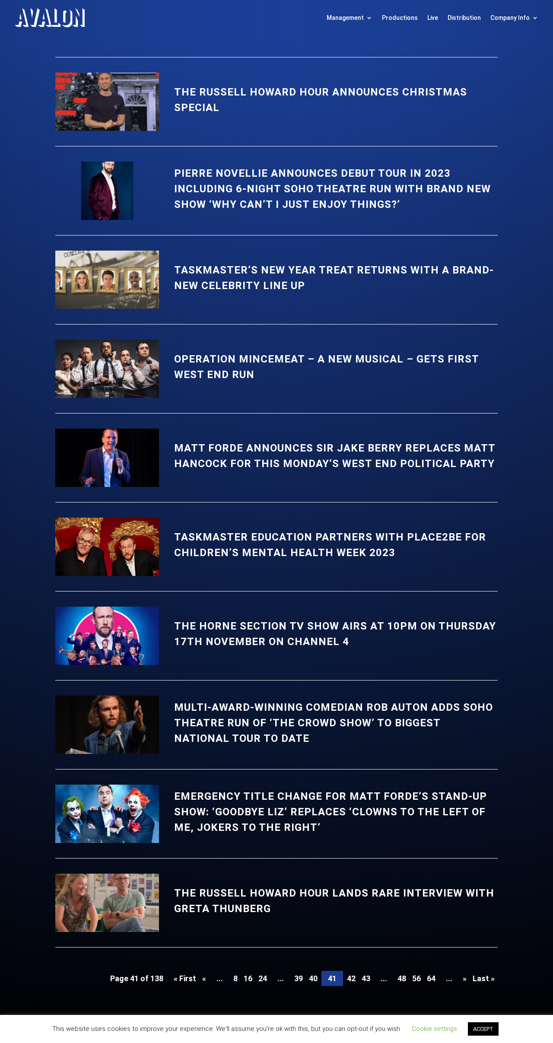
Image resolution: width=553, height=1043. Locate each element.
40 (313, 978)
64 (431, 978)
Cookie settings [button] (434, 1029)
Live (432, 17)
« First (185, 978)
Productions (400, 17)
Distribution (464, 17)
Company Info (510, 17)
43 (366, 978)
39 (298, 978)
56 (416, 978)
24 (262, 978)
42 (351, 978)
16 (248, 978)
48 (401, 978)
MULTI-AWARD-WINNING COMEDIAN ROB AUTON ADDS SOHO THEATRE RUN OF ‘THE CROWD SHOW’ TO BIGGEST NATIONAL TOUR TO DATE (333, 722)
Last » (484, 978)
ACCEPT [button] (483, 1029)
